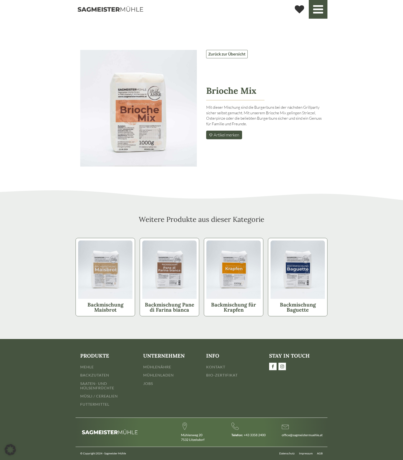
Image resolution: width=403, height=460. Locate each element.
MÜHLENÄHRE (157, 367)
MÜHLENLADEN (158, 375)
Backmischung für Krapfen (233, 307)
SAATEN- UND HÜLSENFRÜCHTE (97, 385)
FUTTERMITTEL (94, 404)
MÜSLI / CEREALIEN (99, 396)
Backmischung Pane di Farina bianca (169, 307)
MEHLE (87, 367)
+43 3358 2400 (248, 435)
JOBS (148, 383)
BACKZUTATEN (94, 375)
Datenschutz (287, 453)
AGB (320, 453)
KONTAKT (215, 367)
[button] (10, 449)
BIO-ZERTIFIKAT (222, 375)
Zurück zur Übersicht (227, 54)
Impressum (306, 453)
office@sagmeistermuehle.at (302, 435)
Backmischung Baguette (298, 307)
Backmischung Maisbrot (105, 307)
